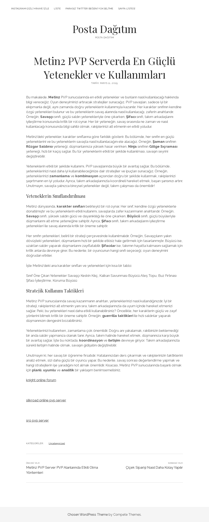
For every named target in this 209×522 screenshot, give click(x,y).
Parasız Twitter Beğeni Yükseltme (89, 8)
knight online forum (41, 380)
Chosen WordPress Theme (88, 515)
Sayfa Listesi (126, 8)
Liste (57, 8)
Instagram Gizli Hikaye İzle (30, 8)
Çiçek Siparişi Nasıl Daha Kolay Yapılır (154, 467)
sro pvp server (37, 420)
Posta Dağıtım (104, 29)
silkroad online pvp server (46, 400)
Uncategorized (57, 443)
